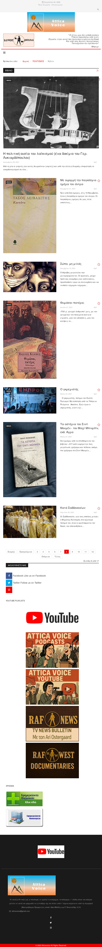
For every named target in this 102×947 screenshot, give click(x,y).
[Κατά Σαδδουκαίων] (29, 522)
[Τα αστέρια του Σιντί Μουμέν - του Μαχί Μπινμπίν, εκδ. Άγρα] (29, 459)
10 (79, 551)
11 (86, 551)
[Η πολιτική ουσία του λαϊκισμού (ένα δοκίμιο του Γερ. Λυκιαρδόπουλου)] (51, 112)
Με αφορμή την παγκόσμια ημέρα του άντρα (78, 182)
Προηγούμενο (26, 551)
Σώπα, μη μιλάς (70, 264)
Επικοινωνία (57, 5)
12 (93, 551)
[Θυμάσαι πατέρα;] (29, 340)
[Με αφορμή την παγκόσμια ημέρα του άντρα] (29, 215)
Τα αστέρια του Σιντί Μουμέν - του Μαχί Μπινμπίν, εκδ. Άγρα (79, 428)
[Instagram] (9, 589)
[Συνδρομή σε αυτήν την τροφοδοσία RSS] (98, 71)
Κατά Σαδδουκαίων (72, 508)
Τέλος (57, 556)
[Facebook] (50, 917)
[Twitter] (51, 922)
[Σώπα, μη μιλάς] (29, 277)
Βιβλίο (9, 80)
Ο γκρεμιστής (69, 389)
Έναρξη (11, 551)
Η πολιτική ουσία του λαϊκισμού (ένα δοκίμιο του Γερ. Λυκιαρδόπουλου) (45, 155)
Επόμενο (46, 556)
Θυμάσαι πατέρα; (72, 302)
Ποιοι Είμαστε (44, 5)
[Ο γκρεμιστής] (29, 400)
